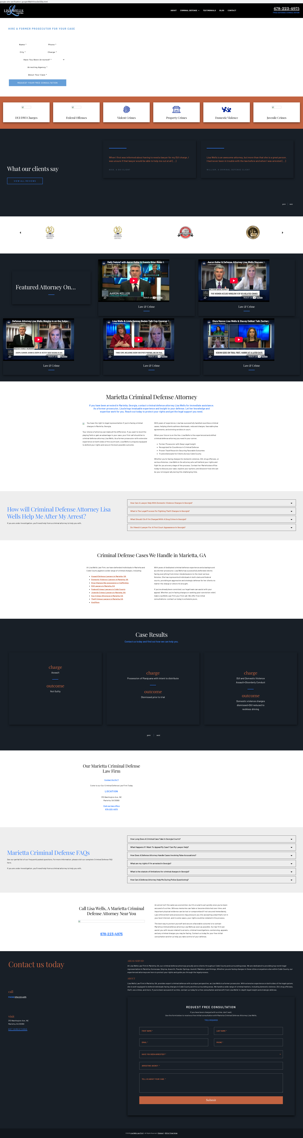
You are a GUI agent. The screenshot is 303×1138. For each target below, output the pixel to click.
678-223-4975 (286, 8)
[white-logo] (14, 5)
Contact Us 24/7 (111, 780)
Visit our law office (111, 806)
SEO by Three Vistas (171, 1133)
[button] (282, 204)
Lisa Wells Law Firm (136, 1133)
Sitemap (160, 1133)
